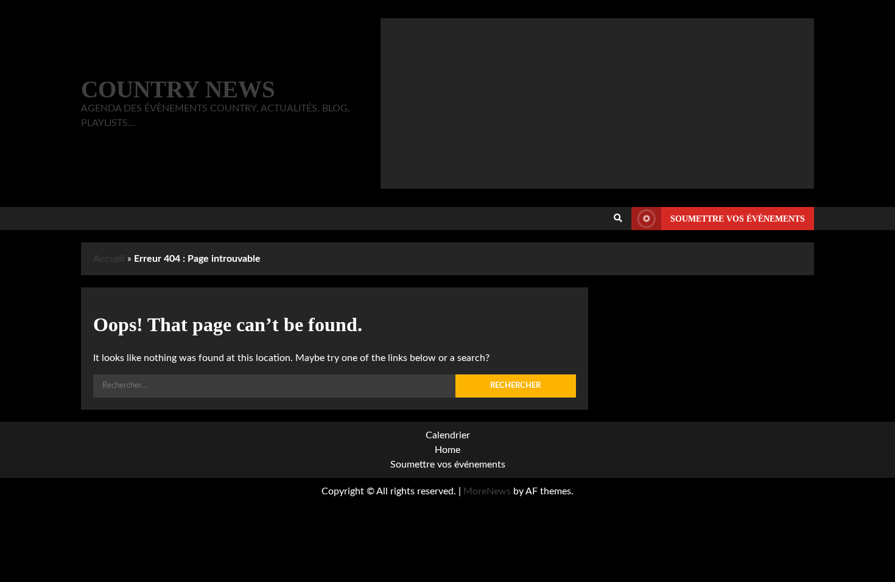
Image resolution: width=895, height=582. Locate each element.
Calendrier (448, 435)
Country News (178, 89)
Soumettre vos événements (447, 464)
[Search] (618, 218)
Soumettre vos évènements (737, 218)
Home (447, 450)
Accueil (109, 259)
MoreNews (487, 491)
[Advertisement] (597, 103)
